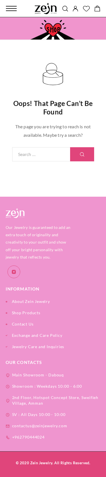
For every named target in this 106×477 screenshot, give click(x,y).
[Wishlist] (86, 9)
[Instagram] (14, 272)
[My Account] (75, 9)
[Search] (65, 9)
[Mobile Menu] (11, 8)
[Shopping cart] (97, 9)
